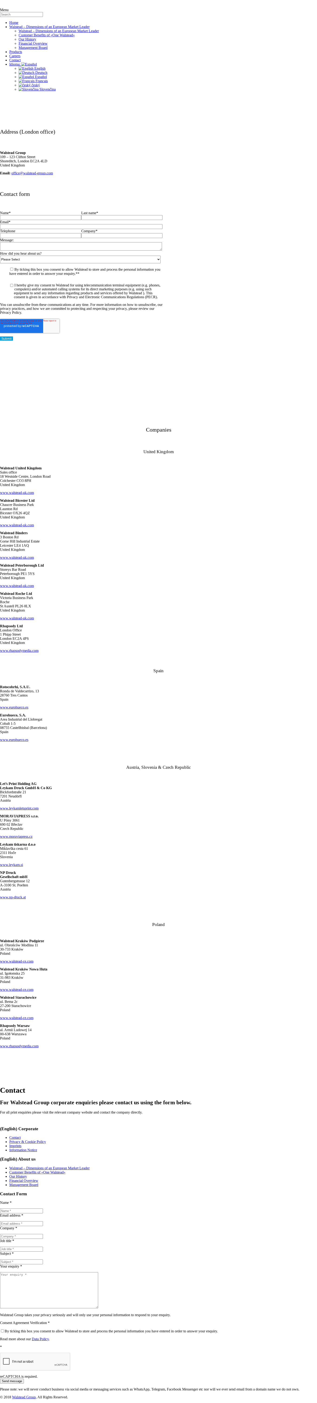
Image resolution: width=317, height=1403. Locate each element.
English (39, 68)
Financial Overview (33, 43)
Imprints (15, 1146)
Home (13, 23)
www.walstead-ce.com (16, 961)
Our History (27, 39)
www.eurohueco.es (14, 707)
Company (8, 1228)
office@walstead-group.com (32, 173)
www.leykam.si (11, 865)
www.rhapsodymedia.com (19, 651)
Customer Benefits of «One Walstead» (47, 35)
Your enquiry (11, 1266)
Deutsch (40, 73)
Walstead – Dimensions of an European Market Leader (49, 27)
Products (15, 52)
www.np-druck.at (13, 897)
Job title (7, 1241)
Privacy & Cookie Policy (27, 1142)
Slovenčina (47, 89)
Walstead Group (24, 1397)
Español (40, 77)
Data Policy (40, 1339)
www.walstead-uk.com (17, 493)
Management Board (33, 48)
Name (6, 1203)
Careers (14, 56)
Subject (7, 1253)
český (35, 85)
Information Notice (23, 1150)
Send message (12, 1381)
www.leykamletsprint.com (19, 808)
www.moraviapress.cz (16, 836)
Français (41, 81)
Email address (11, 1215)
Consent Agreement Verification (25, 1323)
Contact (15, 60)
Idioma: (15, 64)
